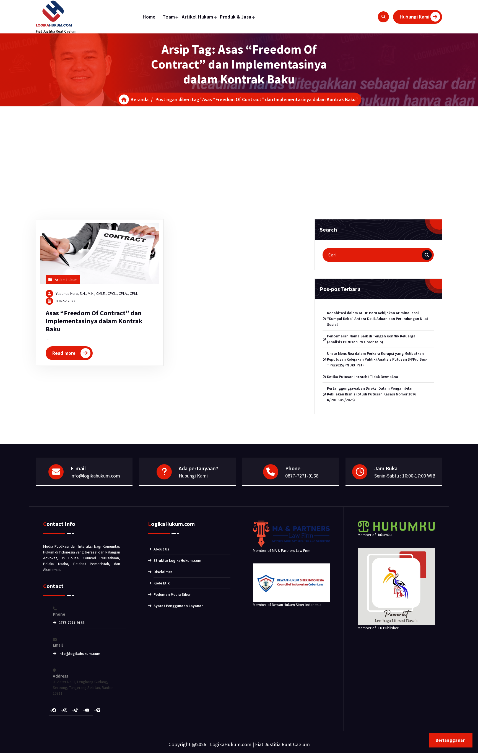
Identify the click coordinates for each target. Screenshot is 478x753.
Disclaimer (163, 571)
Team (169, 17)
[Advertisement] (239, 148)
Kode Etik (162, 583)
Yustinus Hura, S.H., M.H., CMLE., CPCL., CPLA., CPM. (97, 293)
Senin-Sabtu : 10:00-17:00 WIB (404, 476)
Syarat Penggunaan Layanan (179, 605)
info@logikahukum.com (95, 476)
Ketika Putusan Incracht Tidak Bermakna (362, 376)
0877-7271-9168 (301, 476)
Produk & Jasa (235, 17)
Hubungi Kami (414, 17)
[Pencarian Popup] (383, 16)
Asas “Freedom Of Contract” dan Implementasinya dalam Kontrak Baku (94, 321)
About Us (161, 549)
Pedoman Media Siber (172, 594)
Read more (64, 353)
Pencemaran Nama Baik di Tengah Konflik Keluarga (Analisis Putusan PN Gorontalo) (371, 339)
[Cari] (427, 255)
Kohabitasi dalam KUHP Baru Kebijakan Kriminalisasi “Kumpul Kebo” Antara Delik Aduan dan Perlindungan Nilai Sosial (377, 318)
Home (149, 17)
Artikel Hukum (197, 17)
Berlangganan (451, 740)
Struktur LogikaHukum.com (177, 560)
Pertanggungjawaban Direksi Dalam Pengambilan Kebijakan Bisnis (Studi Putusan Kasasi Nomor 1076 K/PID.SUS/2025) (371, 394)
